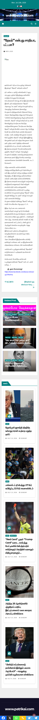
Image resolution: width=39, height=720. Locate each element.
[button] (31, 24)
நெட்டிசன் (6, 36)
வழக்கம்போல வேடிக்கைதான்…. (13, 318)
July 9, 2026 (12, 678)
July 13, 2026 (12, 438)
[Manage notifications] (34, 715)
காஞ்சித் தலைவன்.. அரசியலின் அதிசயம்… (16, 364)
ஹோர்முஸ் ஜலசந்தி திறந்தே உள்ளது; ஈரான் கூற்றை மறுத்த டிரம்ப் (18, 431)
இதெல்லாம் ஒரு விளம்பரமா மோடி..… (27, 283)
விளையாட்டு (13, 535)
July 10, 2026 (12, 557)
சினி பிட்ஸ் (8, 337)
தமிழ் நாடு (21, 314)
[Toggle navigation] (35, 24)
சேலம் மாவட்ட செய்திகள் (11, 314)
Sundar (24, 438)
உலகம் (7, 423)
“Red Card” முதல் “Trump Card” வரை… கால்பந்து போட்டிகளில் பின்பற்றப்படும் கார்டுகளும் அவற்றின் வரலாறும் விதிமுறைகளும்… (19, 546)
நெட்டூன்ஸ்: (10, 282)
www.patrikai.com (19, 15)
